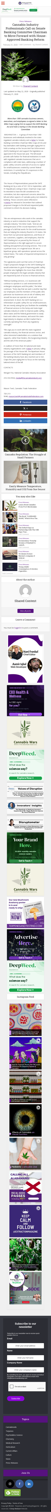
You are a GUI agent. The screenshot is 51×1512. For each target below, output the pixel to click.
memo (8, 202)
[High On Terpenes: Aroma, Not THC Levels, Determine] (25, 1053)
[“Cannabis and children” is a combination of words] (25, 1154)
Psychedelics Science (14, 1435)
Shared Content (41, 44)
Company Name (14, 1363)
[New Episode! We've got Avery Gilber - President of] (25, 1288)
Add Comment (25, 44)
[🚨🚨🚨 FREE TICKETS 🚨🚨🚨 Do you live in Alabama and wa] (25, 1187)
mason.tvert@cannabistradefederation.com (26, 396)
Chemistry (10, 1439)
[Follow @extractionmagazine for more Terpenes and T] (25, 1221)
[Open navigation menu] (3, 3)
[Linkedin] (29, 1484)
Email (9, 1339)
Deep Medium (15, 1509)
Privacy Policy (6, 1503)
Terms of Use (18, 1503)
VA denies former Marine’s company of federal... (27, 556)
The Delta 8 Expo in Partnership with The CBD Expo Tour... (29, 530)
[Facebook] (19, 1484)
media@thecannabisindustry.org (28, 378)
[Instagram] (10, 1484)
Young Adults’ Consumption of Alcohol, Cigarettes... (28, 569)
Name (10, 1351)
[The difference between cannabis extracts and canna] (25, 1087)
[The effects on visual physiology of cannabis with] (25, 1120)
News (8, 1459)
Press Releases (25, 21)
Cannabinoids (11, 1427)
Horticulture (10, 1447)
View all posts (25, 611)
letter (34, 140)
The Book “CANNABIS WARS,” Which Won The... (28, 517)
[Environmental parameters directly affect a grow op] (25, 1254)
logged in (18, 628)
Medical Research (13, 1443)
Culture (9, 1455)
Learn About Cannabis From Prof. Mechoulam (28, 506)
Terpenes (9, 1431)
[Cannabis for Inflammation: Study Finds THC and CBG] (25, 1020)
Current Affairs (11, 1451)
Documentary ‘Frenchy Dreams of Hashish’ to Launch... (27, 543)
